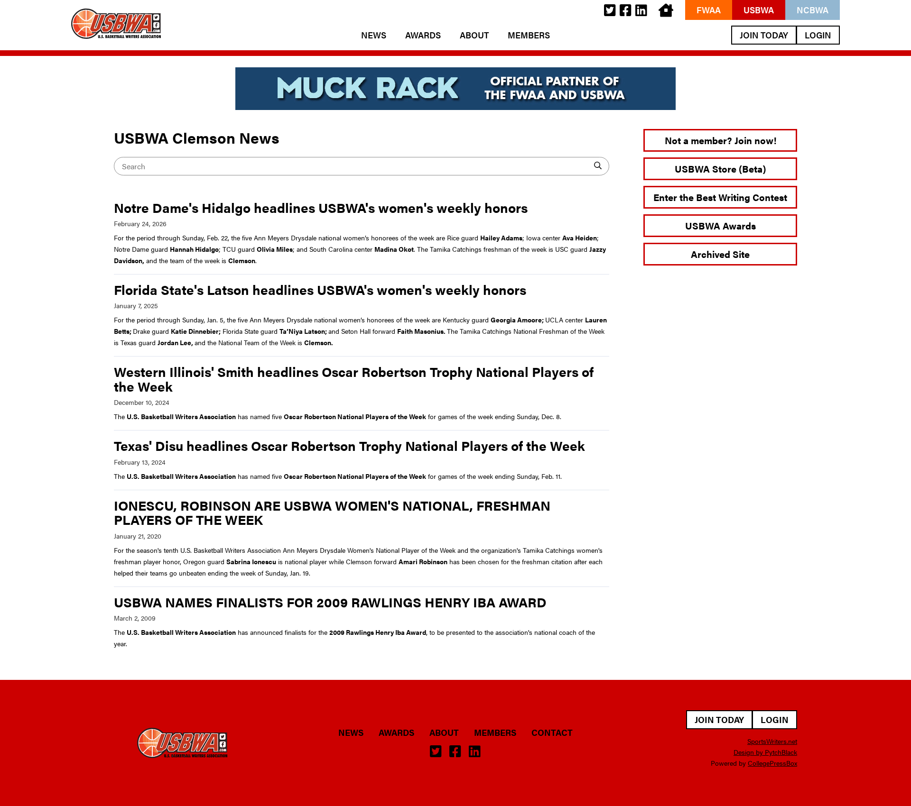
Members (529, 35)
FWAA (709, 10)
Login (818, 35)
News (373, 35)
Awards (423, 35)
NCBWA (812, 10)
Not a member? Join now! (720, 140)
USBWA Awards (720, 225)
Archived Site (720, 254)
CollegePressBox (772, 763)
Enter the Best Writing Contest (720, 197)
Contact (552, 732)
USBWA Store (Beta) (720, 168)
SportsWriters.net (772, 741)
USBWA (759, 10)
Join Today (764, 35)
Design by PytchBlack (765, 752)
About (474, 35)
